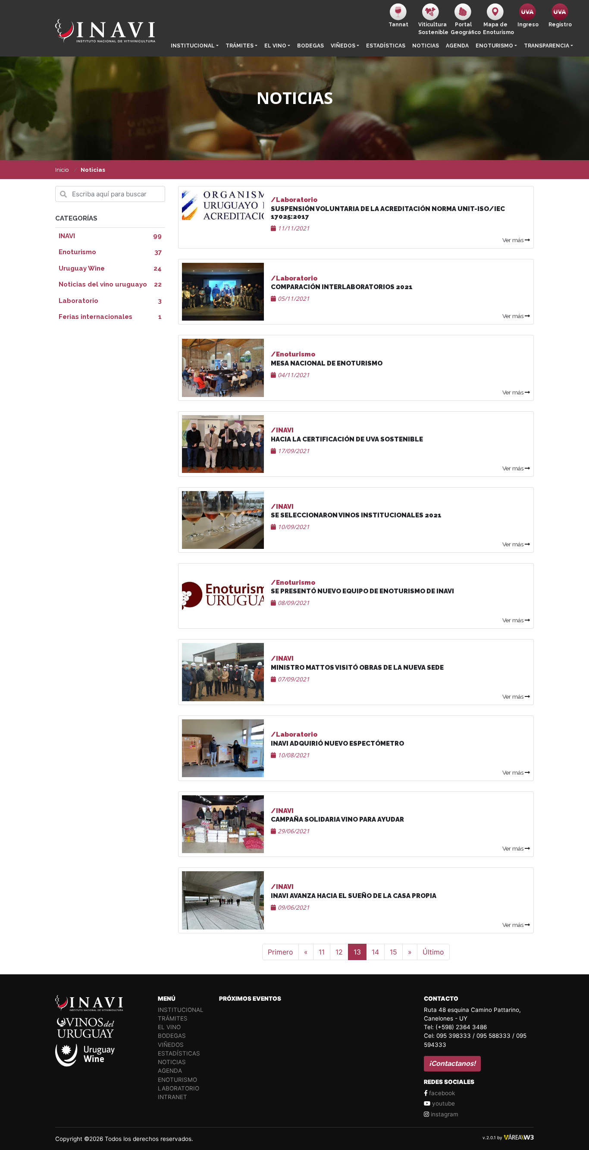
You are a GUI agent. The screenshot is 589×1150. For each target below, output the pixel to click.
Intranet (172, 1096)
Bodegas (310, 46)
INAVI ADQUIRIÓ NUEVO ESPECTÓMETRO (337, 743)
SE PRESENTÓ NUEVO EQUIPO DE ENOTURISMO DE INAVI (362, 591)
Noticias (425, 46)
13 (357, 952)
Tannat (398, 25)
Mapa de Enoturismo (497, 28)
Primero (280, 952)
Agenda (457, 46)
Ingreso (528, 25)
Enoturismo (494, 46)
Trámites (240, 46)
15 (393, 952)
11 (322, 952)
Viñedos (343, 46)
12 (339, 952)
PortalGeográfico (465, 28)
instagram (443, 1114)
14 (375, 952)
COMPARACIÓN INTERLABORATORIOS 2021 (342, 287)
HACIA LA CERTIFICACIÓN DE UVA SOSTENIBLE (347, 439)
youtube (442, 1103)
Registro (560, 25)
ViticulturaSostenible (432, 28)
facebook (441, 1093)
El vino (275, 46)
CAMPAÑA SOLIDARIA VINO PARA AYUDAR (337, 819)
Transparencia (546, 46)
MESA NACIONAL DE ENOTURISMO (326, 363)
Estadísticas (385, 46)
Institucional (193, 46)
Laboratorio (178, 1088)
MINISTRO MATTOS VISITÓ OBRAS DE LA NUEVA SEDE (357, 667)
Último (433, 952)
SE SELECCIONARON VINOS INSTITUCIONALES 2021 (356, 515)
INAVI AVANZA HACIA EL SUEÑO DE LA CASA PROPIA (353, 896)
